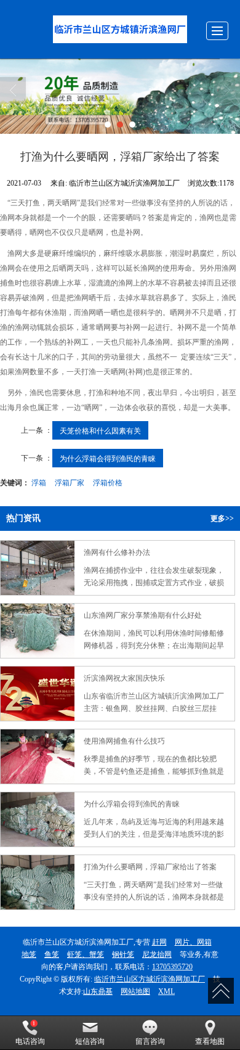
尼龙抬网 (157, 954)
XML (166, 991)
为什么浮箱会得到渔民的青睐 (108, 458)
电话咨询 (30, 1041)
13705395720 (172, 966)
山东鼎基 (98, 991)
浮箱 (38, 482)
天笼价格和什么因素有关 (100, 430)
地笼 (29, 954)
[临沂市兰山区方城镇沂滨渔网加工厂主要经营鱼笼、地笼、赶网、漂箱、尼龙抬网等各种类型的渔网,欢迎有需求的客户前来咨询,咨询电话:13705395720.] (120, 96)
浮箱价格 (107, 482)
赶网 (159, 942)
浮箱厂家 (69, 482)
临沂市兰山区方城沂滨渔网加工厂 (149, 979)
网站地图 (135, 991)
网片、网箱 (193, 942)
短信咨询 (90, 1041)
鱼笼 (51, 954)
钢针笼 (123, 954)
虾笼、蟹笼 (85, 954)
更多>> (222, 518)
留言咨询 (150, 1041)
